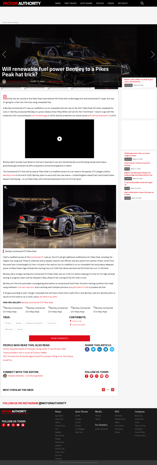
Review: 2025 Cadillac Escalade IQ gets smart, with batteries (138, 80)
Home (5, 22)
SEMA (77, 415)
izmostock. (95, 462)
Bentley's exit (9, 175)
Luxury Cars (51, 323)
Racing (15, 22)
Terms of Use (140, 425)
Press (137, 422)
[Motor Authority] (22, 3)
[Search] (148, 3)
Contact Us (139, 419)
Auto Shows (86, 3)
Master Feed (120, 419)
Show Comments (59, 338)
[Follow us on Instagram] (96, 376)
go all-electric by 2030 (47, 297)
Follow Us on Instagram (34, 403)
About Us (138, 415)
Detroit (78, 422)
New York (79, 432)
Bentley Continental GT (34, 323)
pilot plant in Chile (80, 287)
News (58, 3)
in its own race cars (25, 287)
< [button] (103, 389)
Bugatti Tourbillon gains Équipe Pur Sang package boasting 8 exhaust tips (138, 174)
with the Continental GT (98, 115)
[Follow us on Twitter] (91, 376)
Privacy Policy (140, 435)
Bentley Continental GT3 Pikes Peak (37, 302)
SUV (56, 429)
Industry (127, 198)
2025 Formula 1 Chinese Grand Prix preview (137, 164)
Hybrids (58, 432)
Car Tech (58, 455)
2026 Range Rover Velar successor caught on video (137, 154)
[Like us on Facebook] (86, 376)
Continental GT (36, 257)
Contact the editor (78, 324)
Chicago (78, 419)
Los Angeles (80, 429)
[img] (87, 349)
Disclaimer (139, 429)
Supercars (128, 178)
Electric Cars (60, 448)
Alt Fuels (8, 323)
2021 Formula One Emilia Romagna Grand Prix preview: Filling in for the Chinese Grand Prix (38, 358)
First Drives (70, 3)
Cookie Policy (140, 432)
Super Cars (59, 419)
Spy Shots (123, 3)
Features (58, 458)
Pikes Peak (9, 329)
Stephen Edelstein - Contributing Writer (25, 376)
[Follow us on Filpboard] (106, 376)
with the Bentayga (39, 115)
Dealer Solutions (101, 429)
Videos (111, 3)
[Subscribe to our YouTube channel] (101, 376)
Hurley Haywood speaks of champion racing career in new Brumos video (34, 349)
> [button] (112, 389)
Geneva (78, 425)
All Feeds (118, 415)
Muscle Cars (59, 442)
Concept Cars (60, 425)
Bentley (19, 323)
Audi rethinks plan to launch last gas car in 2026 (139, 193)
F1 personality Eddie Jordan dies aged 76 (138, 183)
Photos (100, 3)
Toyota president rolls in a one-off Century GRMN (25, 352)
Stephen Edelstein (17, 81)
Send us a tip (76, 321)
